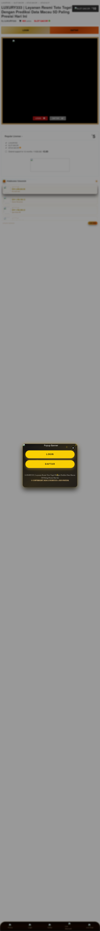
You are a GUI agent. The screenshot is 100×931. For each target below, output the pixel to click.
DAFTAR (50, 464)
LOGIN (50, 454)
